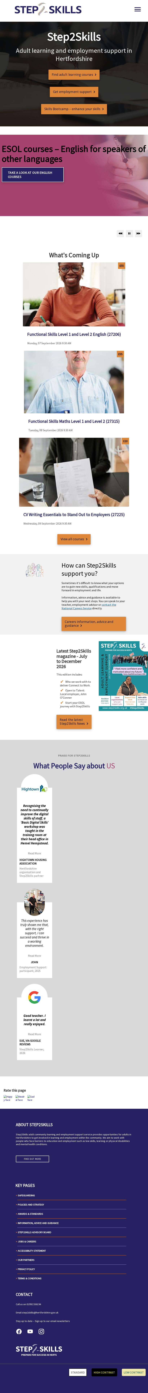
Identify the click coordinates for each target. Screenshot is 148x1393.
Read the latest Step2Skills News (72, 722)
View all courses (72, 539)
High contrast (104, 1372)
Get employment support (72, 92)
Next (138, 233)
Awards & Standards (30, 1213)
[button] (9, 1098)
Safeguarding (26, 1195)
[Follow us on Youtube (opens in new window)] (30, 1331)
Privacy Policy (26, 1269)
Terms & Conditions (30, 1278)
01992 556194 (34, 1304)
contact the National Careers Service (89, 606)
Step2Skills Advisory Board (34, 1232)
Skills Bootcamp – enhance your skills (72, 109)
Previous (120, 233)
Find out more (32, 1158)
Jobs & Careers (27, 1241)
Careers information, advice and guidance (89, 624)
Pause (129, 233)
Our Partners (26, 1260)
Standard (78, 1372)
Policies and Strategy (31, 1204)
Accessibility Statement (32, 1250)
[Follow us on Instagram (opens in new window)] (41, 1331)
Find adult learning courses (72, 75)
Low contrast (134, 1372)
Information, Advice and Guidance (38, 1223)
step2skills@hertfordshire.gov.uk (40, 1312)
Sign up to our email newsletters (52, 1321)
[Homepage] (48, 9)
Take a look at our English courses (30, 175)
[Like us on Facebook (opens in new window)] (19, 1331)
